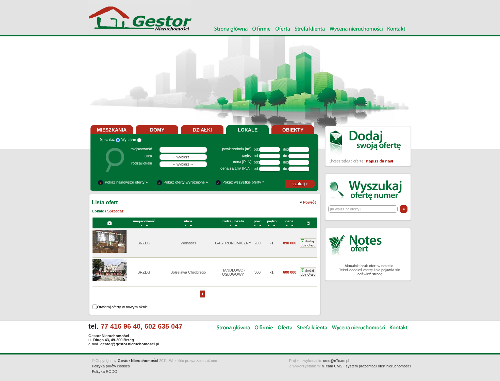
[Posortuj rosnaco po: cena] (292, 225)
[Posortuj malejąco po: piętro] (269, 225)
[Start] (231, 29)
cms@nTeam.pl (336, 361)
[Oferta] (282, 29)
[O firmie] (261, 29)
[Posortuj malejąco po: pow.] (255, 225)
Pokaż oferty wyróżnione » (186, 182)
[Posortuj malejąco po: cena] (287, 225)
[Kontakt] (396, 29)
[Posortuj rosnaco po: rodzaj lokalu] (236, 225)
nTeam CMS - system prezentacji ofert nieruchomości (366, 366)
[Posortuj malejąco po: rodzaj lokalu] (230, 225)
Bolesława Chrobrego (188, 272)
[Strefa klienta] (310, 29)
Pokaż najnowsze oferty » (126, 182)
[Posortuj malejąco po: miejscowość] (141, 225)
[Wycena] (356, 29)
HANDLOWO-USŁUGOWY (233, 272)
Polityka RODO (104, 371)
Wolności (188, 243)
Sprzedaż (108, 139)
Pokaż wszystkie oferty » (243, 182)
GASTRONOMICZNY (233, 243)
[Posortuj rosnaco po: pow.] (260, 225)
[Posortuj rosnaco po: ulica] (191, 225)
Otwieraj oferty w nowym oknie (122, 307)
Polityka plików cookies (111, 366)
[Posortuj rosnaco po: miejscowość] (147, 225)
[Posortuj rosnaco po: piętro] (274, 225)
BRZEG (143, 243)
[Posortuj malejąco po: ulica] (185, 225)
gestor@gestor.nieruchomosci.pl (129, 344)
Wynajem (129, 139)
